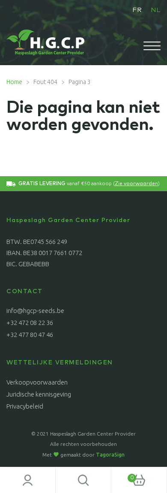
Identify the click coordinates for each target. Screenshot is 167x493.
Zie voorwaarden (136, 183)
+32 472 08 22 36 (29, 322)
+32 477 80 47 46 (29, 334)
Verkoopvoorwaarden (37, 382)
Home (14, 81)
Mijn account (28, 480)
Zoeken (83, 480)
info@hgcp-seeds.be (35, 310)
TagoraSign (110, 454)
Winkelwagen (122, 475)
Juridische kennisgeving (38, 394)
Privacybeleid (24, 406)
